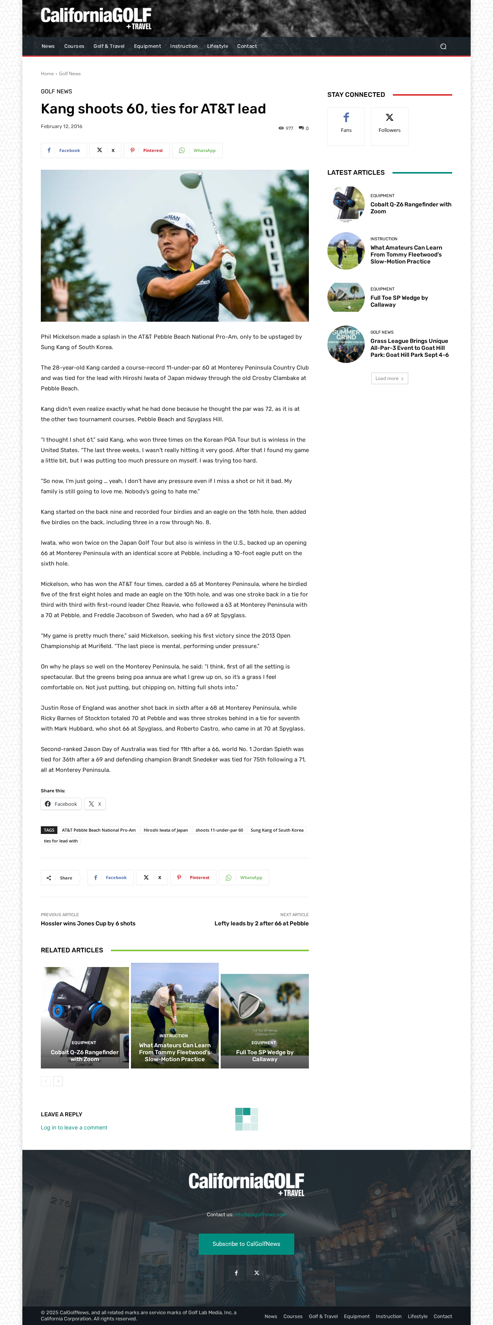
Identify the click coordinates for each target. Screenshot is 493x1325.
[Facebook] (236, 1273)
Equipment (84, 1043)
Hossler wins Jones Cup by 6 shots (88, 923)
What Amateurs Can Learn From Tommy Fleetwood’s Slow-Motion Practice (175, 1052)
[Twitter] (256, 1273)
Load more (387, 378)
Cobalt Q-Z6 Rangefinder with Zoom (85, 1056)
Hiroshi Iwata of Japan (166, 830)
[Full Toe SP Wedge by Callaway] (265, 1015)
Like (346, 113)
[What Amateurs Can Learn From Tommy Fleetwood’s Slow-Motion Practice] (175, 1015)
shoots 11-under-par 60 (219, 830)
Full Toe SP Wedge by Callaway (265, 1056)
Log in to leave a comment (74, 1127)
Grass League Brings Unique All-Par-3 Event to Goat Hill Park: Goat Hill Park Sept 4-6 (410, 348)
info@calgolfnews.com (261, 1214)
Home (47, 73)
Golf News (70, 73)
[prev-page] (45, 1081)
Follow (390, 113)
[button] (443, 46)
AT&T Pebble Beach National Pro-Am (99, 830)
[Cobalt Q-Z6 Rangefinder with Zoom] (85, 1015)
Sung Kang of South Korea (277, 830)
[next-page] (58, 1081)
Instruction (173, 1036)
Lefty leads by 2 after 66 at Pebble (262, 923)
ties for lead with (61, 841)
